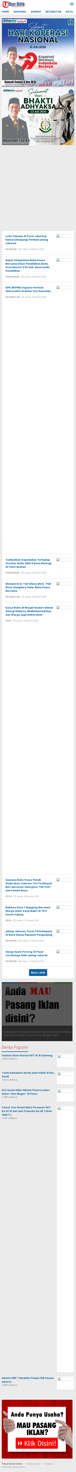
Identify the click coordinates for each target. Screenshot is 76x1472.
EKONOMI (11, 249)
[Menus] (71, 4)
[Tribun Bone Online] (14, 4)
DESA (8, 620)
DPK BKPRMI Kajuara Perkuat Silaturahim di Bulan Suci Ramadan (28, 289)
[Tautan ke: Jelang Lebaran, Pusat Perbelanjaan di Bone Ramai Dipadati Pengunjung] (63, 934)
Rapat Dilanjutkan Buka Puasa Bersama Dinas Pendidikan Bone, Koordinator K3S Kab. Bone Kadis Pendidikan (27, 265)
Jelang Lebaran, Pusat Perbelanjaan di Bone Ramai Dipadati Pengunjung (28, 932)
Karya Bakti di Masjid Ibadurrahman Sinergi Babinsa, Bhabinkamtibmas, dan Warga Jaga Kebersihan (29, 611)
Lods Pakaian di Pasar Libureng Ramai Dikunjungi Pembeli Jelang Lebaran (26, 239)
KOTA (8, 896)
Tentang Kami (33, 1463)
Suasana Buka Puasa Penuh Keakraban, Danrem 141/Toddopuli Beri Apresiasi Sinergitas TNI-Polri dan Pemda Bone (28, 885)
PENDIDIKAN (12, 276)
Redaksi (49, 1463)
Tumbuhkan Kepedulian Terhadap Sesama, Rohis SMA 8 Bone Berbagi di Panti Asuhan (28, 563)
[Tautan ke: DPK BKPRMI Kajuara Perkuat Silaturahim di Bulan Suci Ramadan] (63, 418)
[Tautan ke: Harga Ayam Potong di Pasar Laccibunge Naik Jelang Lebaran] (63, 954)
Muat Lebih (38, 972)
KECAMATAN (12, 297)
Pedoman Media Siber (14, 1466)
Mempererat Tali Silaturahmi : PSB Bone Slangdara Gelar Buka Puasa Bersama (28, 587)
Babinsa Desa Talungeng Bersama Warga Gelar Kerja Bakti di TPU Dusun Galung (27, 910)
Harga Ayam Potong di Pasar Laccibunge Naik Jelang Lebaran (26, 953)
